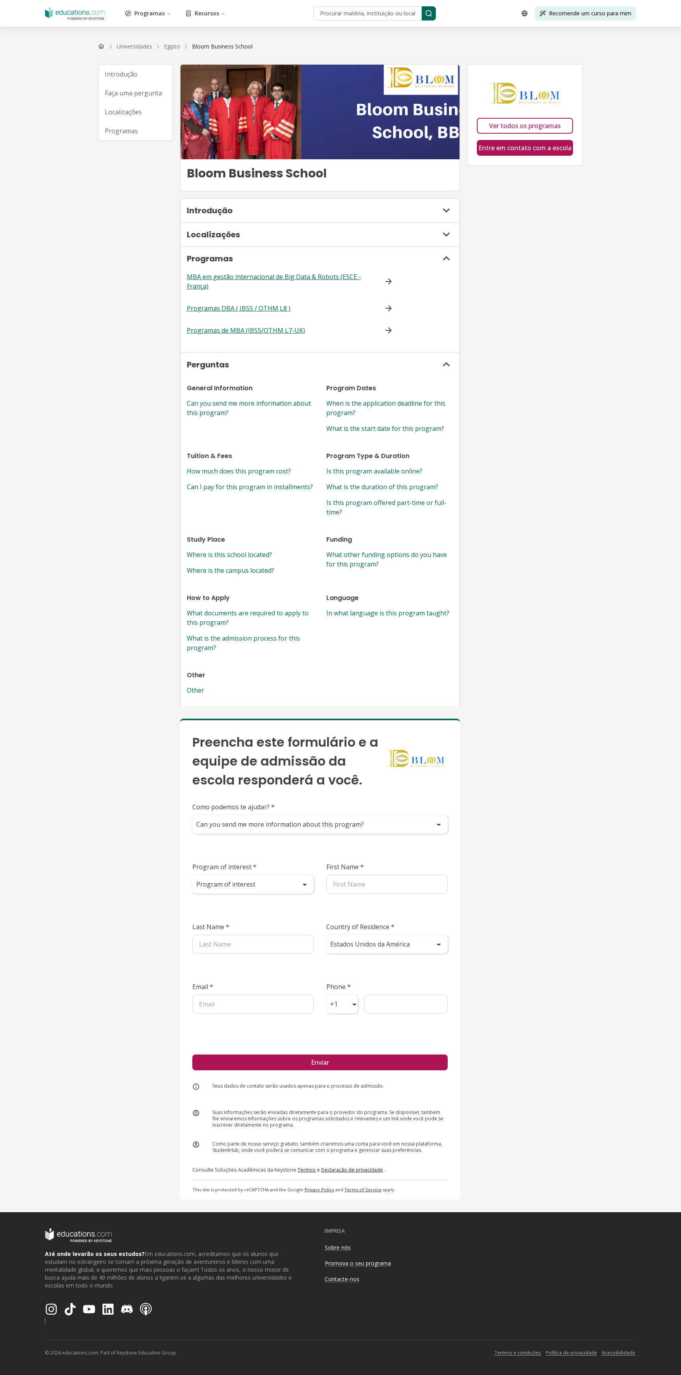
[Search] (429, 13)
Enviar (320, 1062)
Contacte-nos (342, 1279)
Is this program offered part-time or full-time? (386, 507)
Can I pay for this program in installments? (250, 487)
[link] (222, 46)
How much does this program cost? (239, 471)
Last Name (210, 926)
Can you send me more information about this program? (249, 408)
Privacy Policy (319, 1189)
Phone (338, 986)
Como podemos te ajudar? (233, 807)
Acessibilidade (618, 1352)
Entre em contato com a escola (524, 147)
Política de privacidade (571, 1352)
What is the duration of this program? (382, 487)
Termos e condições (517, 1352)
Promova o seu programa (358, 1263)
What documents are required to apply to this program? (248, 618)
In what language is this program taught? (387, 613)
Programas (149, 13)
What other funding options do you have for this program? (386, 559)
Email (202, 986)
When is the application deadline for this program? (385, 408)
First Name (345, 867)
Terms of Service (362, 1189)
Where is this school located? (229, 554)
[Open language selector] (524, 13)
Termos (307, 1169)
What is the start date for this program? (385, 428)
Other (195, 690)
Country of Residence (360, 926)
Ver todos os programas (525, 125)
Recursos (207, 13)
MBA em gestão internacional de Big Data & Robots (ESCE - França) (274, 281)
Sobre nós (338, 1247)
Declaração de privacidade (352, 1169)
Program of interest (224, 867)
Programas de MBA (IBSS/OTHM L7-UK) (246, 330)
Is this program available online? (374, 471)
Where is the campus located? (230, 570)
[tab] (136, 74)
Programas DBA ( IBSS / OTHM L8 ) (238, 308)
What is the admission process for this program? (243, 643)
